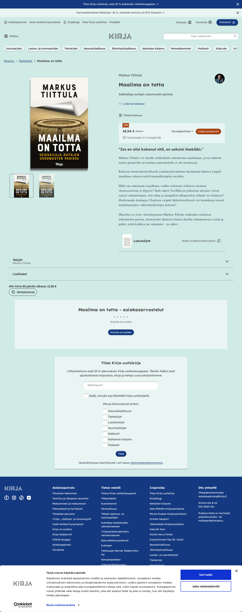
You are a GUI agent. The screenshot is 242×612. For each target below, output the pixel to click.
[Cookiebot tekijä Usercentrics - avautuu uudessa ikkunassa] (22, 605)
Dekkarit (114, 433)
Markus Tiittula (130, 75)
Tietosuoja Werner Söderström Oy (119, 552)
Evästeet (106, 545)
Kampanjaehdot (110, 559)
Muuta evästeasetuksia (60, 605)
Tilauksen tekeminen (64, 493)
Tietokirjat (115, 416)
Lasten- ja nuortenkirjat (164, 555)
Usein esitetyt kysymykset (44, 22)
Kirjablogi (73, 22)
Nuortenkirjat (117, 428)
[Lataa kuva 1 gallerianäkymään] (21, 186)
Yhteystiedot (108, 498)
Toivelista (58, 549)
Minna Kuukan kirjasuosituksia (168, 513)
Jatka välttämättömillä (206, 586)
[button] (11, 36)
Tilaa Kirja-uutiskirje (94, 22)
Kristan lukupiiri (159, 519)
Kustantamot (109, 503)
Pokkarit (113, 445)
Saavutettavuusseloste (114, 540)
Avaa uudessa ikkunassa (198, 240)
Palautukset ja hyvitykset (67, 508)
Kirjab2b (114, 22)
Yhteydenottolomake (211, 492)
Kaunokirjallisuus (119, 411)
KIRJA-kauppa (61, 539)
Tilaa (121, 453)
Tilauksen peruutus (63, 513)
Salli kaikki (205, 574)
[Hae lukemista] (235, 36)
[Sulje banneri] (236, 571)
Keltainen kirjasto (120, 439)
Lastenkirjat (116, 422)
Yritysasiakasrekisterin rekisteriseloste (115, 533)
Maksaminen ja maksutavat (69, 503)
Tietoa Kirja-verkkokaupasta (118, 493)
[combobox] (201, 36)
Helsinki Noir (157, 529)
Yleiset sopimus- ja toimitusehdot (112, 515)
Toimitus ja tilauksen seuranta (70, 498)
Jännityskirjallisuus (161, 549)
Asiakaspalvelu (17, 22)
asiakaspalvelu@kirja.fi (212, 496)
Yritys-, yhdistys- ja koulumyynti (71, 519)
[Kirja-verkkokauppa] (13, 488)
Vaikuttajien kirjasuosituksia (167, 524)
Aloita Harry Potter (161, 534)
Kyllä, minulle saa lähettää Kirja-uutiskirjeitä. (119, 395)
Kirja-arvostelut (62, 529)
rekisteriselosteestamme (146, 462)
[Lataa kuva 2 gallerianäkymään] (46, 186)
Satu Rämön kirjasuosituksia (167, 508)
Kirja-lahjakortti (62, 534)
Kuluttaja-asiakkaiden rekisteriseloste (114, 524)
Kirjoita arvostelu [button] (121, 332)
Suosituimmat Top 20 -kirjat (166, 539)
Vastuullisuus (109, 508)
